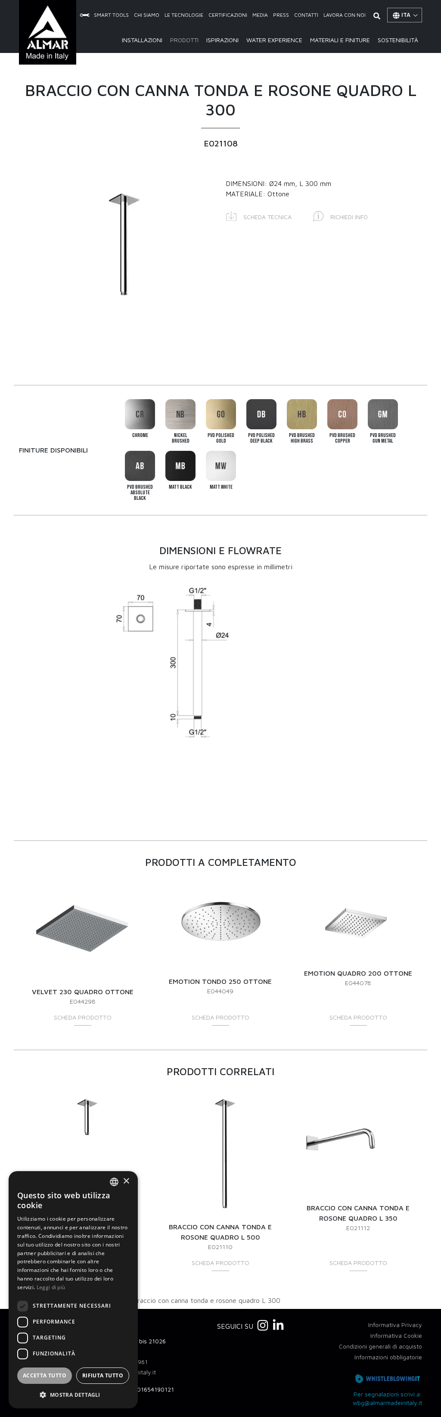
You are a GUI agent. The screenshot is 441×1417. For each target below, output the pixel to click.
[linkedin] (278, 1325)
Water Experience (274, 39)
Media (260, 15)
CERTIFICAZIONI (227, 15)
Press (281, 15)
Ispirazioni (222, 39)
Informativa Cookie (396, 1335)
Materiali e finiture (340, 39)
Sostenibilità (398, 39)
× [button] (126, 1181)
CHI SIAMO (146, 15)
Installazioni (142, 39)
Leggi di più (51, 1287)
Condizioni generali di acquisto (380, 1346)
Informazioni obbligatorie (388, 1357)
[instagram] (263, 1325)
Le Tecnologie (184, 15)
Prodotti (184, 39)
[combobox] (114, 1182)
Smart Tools (111, 15)
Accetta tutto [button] (44, 1375)
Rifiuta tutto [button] (102, 1375)
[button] (259, 215)
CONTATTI (306, 15)
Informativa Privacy (395, 1324)
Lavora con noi (344, 15)
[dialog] (73, 1289)
